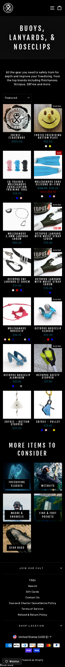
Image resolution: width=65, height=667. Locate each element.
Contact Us (32, 597)
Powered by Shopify (32, 660)
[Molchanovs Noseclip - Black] (17, 339)
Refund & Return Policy (32, 614)
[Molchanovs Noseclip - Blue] (29, 339)
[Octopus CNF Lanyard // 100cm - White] (13, 290)
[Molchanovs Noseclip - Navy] (13, 339)
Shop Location (31, 625)
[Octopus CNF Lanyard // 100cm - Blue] (21, 290)
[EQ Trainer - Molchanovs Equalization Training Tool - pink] (21, 198)
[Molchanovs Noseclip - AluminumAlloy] (21, 339)
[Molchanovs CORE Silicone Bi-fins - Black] (46, 196)
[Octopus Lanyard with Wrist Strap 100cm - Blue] (50, 292)
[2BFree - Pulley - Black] (50, 430)
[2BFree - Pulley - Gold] (54, 430)
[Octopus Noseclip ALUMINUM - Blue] (13, 386)
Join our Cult (31, 568)
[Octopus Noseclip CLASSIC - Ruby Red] (48, 339)
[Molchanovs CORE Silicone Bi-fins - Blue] (50, 196)
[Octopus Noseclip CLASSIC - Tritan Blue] (52, 339)
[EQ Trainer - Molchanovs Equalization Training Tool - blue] (17, 198)
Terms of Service (32, 608)
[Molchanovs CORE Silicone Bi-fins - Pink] (54, 196)
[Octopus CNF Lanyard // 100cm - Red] (17, 290)
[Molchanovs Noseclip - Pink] (5, 339)
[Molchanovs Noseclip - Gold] (9, 339)
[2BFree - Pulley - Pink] (46, 430)
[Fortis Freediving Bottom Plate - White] (46, 146)
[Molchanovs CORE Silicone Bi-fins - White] (42, 196)
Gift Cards (32, 591)
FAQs (32, 580)
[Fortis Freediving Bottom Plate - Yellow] (50, 146)
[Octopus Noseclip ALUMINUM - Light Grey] (21, 386)
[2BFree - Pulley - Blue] (42, 430)
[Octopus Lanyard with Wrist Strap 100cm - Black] (46, 292)
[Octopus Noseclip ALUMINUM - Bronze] (17, 386)
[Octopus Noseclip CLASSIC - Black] (44, 339)
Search (32, 585)
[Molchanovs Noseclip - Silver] (25, 339)
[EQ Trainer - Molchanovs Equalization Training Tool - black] (13, 198)
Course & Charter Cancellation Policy (32, 603)
